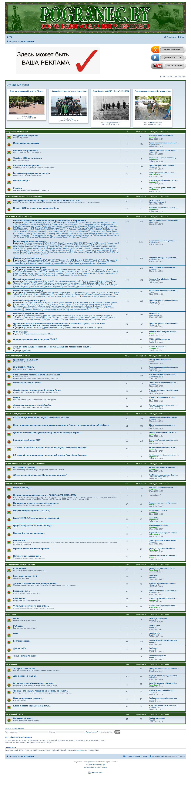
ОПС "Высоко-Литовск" (69, 224)
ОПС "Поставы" (82, 271)
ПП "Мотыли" (97, 245)
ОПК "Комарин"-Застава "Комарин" (104, 302)
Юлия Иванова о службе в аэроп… (163, 332)
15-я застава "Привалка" (38, 254)
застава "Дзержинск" (70, 317)
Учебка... (17, 188)
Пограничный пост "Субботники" (94, 263)
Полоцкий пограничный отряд (28, 291)
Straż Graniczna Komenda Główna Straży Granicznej (37, 375)
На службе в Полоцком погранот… (163, 290)
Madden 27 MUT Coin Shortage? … (163, 691)
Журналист (153, 145)
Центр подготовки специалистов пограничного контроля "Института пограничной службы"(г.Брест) (61, 425)
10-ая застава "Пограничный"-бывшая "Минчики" (91, 250)
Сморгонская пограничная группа (29, 268)
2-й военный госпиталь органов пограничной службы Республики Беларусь (50, 455)
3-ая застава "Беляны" (30, 248)
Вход (7, 728)
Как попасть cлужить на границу (162, 158)
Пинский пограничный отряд (27, 279)
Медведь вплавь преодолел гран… (163, 390)
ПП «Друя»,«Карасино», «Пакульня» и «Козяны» (98, 296)
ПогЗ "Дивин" (68, 285)
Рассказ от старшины (157, 346)
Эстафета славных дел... (25, 668)
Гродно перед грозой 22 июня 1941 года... (33, 525)
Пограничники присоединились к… (164, 668)
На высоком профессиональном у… (164, 455)
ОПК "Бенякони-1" (61, 260)
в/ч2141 (48, 243)
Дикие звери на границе (24, 676)
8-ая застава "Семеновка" (39, 250)
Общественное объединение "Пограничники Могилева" (40, 475)
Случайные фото (17, 84)
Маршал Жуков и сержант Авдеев (163, 533)
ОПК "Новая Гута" (22, 304)
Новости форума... (22, 180)
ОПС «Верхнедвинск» (76, 293)
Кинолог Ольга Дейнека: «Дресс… (163, 279)
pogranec (153, 160)
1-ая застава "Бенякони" (38, 262)
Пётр (151, 720)
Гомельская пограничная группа (29, 300)
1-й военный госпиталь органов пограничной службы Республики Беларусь (50, 447)
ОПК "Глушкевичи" (81, 316)
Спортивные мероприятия (26, 165)
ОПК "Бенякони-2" (77, 260)
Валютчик (153, 576)
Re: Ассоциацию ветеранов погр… (163, 367)
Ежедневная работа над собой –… (163, 241)
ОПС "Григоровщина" (43, 294)
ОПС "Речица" (104, 281)
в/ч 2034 (48, 293)
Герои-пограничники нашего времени (31, 548)
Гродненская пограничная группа (29, 241)
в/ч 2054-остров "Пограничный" (66, 222)
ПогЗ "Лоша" (71, 273)
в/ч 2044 (48, 270)
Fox (72, 119)
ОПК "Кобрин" (88, 283)
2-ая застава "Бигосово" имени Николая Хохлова (93, 294)
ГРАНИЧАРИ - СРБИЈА (23, 367)
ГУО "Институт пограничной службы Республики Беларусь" (42, 418)
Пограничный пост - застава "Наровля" (93, 319)
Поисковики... (20, 540)
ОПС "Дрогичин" (90, 281)
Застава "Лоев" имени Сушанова (51, 306)
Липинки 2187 (154, 633)
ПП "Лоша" (38, 271)
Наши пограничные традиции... (28, 698)
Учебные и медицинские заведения (21, 414)
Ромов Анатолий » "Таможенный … (163, 591)
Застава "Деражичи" (97, 308)
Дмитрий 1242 (154, 315)
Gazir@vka (153, 635)
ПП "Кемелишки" (52, 271)
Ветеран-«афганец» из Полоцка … (163, 556)
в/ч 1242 (48, 302)
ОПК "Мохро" (101, 283)
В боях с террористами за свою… (163, 397)
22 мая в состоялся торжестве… (162, 425)
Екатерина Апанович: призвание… (163, 440)
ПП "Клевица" (113, 271)
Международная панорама (26, 143)
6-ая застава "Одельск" (102, 248)
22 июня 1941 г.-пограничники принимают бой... (36, 208)
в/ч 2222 (27, 351)
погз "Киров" (85, 317)
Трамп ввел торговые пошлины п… (164, 143)
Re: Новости (154, 313)
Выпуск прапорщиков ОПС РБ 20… (163, 432)
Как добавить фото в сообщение (162, 188)
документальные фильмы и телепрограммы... (35, 583)
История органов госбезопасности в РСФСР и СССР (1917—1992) (44, 495)
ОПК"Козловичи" (96, 226)
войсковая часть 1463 (34, 328)
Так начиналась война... (159, 525)
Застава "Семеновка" (32, 310)
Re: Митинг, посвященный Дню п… (163, 475)
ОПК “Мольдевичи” (98, 271)
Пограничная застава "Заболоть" (38, 263)
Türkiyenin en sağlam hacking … (162, 135)
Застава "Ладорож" (85, 286)
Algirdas (152, 152)
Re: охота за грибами (157, 656)
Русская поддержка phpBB (95, 764)
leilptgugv (152, 222)
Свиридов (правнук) (156, 202)
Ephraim (152, 692)
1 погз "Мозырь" (54, 317)
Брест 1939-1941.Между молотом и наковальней (36, 518)
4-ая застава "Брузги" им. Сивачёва (55, 248)
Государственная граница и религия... (31, 173)
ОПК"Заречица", (52, 228)
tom (150, 361)
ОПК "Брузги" (101, 243)
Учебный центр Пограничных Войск (67, 281)
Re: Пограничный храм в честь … (163, 173)
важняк (151, 620)
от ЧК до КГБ (19, 568)
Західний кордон (155, 407)
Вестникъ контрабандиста (25, 150)
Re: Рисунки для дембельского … (163, 698)
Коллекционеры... (22, 641)
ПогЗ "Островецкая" (107, 273)
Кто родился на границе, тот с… (162, 568)
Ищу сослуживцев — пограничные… (164, 220)
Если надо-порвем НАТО (25, 576)
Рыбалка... (18, 626)
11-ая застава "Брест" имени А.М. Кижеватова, (89, 233)
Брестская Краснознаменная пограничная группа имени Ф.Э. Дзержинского (49, 220)
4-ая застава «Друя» (37, 296)
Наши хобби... (11, 614)
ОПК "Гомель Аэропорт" (63, 302)
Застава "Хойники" (79, 308)
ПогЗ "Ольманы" (36, 286)
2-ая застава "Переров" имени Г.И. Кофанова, (48, 230)
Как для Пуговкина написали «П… (163, 598)
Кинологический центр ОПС (26, 440)
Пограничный (11, 664)
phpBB (90, 762)
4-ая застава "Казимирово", (100, 230)
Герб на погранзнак (157, 718)
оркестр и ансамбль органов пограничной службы (84, 328)
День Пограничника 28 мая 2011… (163, 683)
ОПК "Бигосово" (107, 293)
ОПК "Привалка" (33, 245)
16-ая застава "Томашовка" (37, 237)
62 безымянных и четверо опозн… (163, 540)
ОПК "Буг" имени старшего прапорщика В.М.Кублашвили (65, 226)
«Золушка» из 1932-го (158, 510)
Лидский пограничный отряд (27, 258)
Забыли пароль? (92, 732)
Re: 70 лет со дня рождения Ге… (162, 548)
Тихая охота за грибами (24, 656)
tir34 (150, 670)
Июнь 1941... (154, 518)
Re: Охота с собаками (158, 618)
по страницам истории (15, 484)
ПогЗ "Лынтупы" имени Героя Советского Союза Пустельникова (39, 273)
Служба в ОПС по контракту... (27, 158)
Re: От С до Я (154, 200)
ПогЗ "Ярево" (37, 275)
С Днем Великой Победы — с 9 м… (163, 180)
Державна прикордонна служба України (32, 405)
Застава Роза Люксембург (35, 317)
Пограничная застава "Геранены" (84, 262)
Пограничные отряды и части (18, 216)
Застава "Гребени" (68, 319)
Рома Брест (153, 174)
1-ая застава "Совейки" (63, 294)
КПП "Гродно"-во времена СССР (66, 243)
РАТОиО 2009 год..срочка (159, 339)
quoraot (80, 750)
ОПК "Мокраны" (111, 226)
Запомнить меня (106, 732)
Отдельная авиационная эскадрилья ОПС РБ (35, 339)
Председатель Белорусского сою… (163, 417)
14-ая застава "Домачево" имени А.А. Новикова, (74, 235)
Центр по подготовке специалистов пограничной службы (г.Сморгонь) (47, 433)
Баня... (16, 633)
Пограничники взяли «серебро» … (163, 165)
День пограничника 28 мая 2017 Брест (27, 91)
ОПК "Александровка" (62, 316)
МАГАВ (16, 398)
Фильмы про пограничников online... (31, 606)
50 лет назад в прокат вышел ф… (162, 606)
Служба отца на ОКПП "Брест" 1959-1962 (111, 91)
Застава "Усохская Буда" (60, 308)
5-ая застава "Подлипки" (81, 248)
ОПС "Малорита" (87, 224)
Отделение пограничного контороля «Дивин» (63, 283)
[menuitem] (9, 37)
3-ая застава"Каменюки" (78, 230)
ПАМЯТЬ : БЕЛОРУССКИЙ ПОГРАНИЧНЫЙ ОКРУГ (24, 196)
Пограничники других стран (18, 356)
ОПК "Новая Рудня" (98, 316)
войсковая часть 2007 (53, 328)
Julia (30, 116)
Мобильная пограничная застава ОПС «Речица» (41, 285)
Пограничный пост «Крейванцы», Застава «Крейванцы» (66, 275)
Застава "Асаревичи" (75, 306)
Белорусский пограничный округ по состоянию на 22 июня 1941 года (46, 200)
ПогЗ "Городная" (21, 286)
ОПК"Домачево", (21, 228)
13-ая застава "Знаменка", (43, 235)
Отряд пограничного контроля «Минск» (39, 334)
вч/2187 (48, 222)
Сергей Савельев (113, 123)
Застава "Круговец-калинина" (36, 308)
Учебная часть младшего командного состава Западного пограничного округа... (52, 347)
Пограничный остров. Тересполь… (163, 503)
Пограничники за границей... (27, 556)
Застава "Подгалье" (51, 319)
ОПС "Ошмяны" (67, 271)
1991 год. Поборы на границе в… (162, 487)
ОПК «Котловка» (25, 271)
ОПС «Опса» (27, 294)
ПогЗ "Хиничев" (69, 286)
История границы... (22, 488)
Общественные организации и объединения (25, 464)
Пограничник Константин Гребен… (163, 323)
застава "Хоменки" (100, 317)
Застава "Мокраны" (80, 237)
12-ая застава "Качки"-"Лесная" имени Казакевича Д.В (50, 252)
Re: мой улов (154, 626)
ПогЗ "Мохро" (112, 285)
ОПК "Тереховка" (38, 304)
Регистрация (18, 728)
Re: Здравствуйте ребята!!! (160, 359)
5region (151, 341)
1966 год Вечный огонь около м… (163, 208)
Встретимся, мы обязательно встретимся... (34, 683)
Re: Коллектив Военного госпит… (163, 447)
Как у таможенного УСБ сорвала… (163, 705)
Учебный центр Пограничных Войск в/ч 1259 (71, 270)
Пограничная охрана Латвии (27, 383)
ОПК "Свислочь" (66, 245)
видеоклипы (19, 598)
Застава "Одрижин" (53, 286)
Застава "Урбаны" (54, 296)
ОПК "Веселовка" (81, 302)
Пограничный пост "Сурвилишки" (66, 263)
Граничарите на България (25, 360)
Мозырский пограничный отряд (28, 314)
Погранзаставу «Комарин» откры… (163, 300)
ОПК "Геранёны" (93, 260)
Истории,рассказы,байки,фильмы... (21, 564)
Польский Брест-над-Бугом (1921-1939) (31, 510)
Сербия (152, 369)
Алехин (152, 542)
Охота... (17, 618)
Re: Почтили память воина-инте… (163, 467)
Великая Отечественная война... (29, 533)
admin (151, 137)
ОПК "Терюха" (52, 304)
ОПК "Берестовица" (50, 245)
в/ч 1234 (48, 260)
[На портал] (95, 18)
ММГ (55, 224)
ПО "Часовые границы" (24, 468)
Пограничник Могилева (158, 477)
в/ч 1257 (48, 316)
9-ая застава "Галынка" (60, 250)
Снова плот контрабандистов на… (163, 382)
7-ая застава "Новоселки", (79, 231)
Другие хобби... (20, 648)
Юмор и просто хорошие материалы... (31, 706)
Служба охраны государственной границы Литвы (37, 390)
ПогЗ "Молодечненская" (88, 273)
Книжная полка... (21, 591)
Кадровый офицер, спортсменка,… (163, 258)
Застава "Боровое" (33, 319)
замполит (152, 577)
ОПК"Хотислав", (97, 228)
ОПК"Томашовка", (81, 228)
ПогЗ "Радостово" (82, 285)
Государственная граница (17, 132)
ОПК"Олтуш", (66, 228)
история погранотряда (34, 222)
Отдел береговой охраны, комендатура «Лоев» (92, 304)
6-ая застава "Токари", (57, 231)
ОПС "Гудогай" (96, 270)
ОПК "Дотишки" (108, 260)
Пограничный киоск (14, 714)
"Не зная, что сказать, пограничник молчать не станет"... (40, 691)
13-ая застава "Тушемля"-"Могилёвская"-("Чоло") (92, 252)
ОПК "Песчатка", (37, 228)
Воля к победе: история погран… (163, 267)
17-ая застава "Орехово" (60, 237)
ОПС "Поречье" (87, 243)
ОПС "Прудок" (66, 304)
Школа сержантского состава (91, 222)
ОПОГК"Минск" (20, 332)
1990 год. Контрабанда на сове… (162, 583)
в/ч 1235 (48, 281)
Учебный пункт (60, 293)
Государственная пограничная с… (163, 405)
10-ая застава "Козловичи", (58, 233)
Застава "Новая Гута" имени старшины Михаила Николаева (66, 310)
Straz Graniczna (156, 123)
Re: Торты (153, 648)
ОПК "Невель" (37, 283)
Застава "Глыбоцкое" (94, 306)
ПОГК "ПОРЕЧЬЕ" (82, 245)
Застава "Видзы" (70, 296)
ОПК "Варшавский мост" (105, 224)
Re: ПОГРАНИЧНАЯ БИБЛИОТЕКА (163, 641)
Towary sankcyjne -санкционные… (163, 374)
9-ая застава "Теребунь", (36, 233)
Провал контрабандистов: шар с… (163, 150)
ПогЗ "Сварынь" (97, 285)
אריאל (151, 399)
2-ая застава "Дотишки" (60, 262)
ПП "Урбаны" (93, 293)
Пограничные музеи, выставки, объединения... (36, 503)
